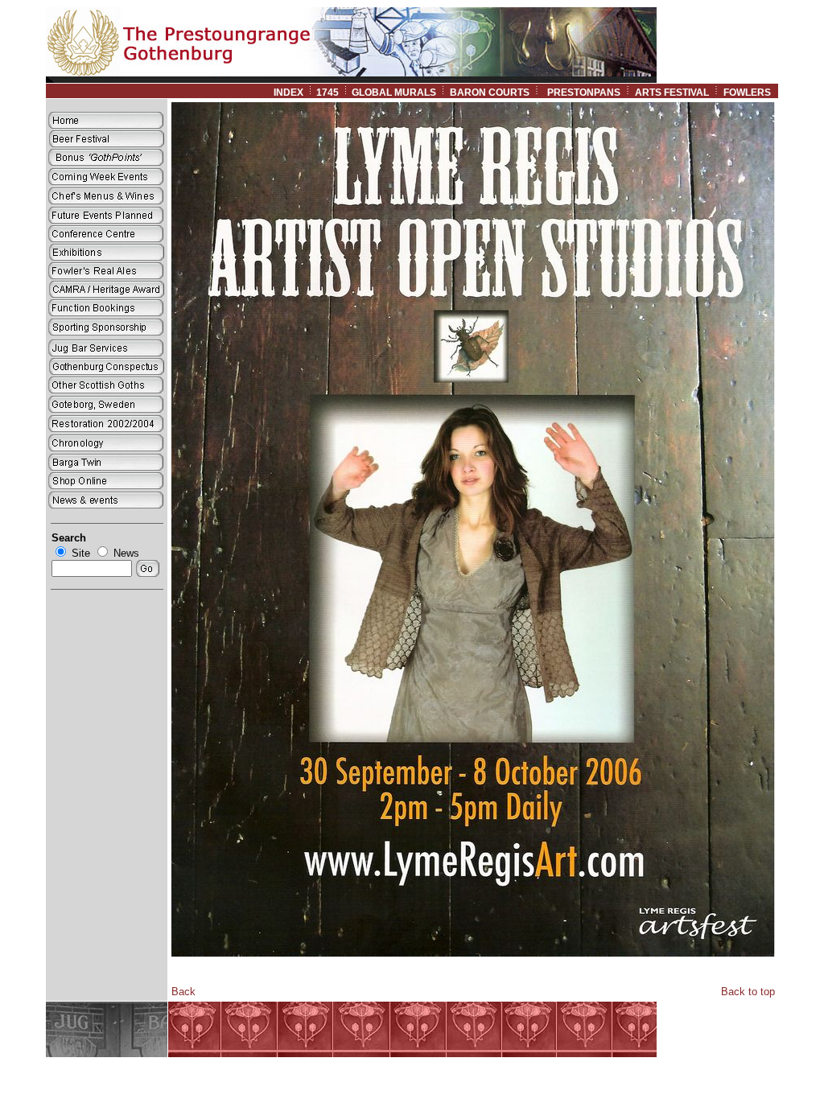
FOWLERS (750, 92)
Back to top (748, 992)
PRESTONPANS (583, 92)
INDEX (288, 92)
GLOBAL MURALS (394, 92)
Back (183, 992)
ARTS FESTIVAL (672, 92)
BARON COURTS (489, 92)
